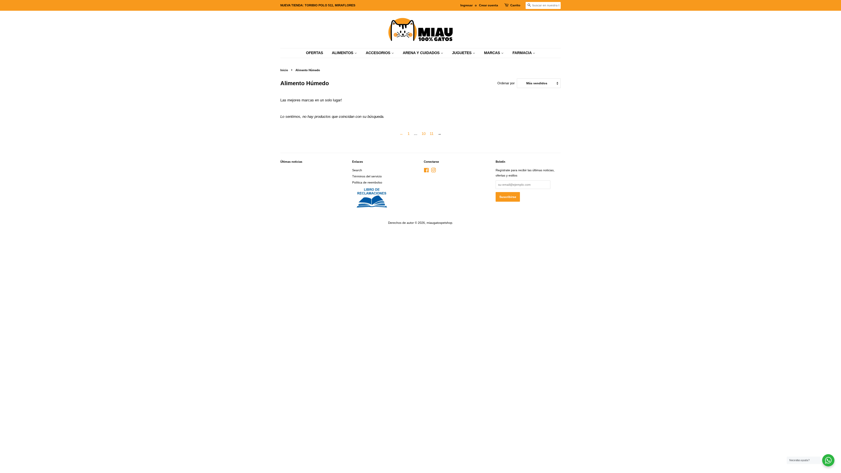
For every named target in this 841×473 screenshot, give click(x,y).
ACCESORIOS (378, 53)
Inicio (284, 70)
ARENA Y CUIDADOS (422, 53)
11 (431, 134)
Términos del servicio (367, 176)
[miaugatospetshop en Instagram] (433, 171)
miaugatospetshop (439, 222)
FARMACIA (522, 53)
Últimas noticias (291, 161)
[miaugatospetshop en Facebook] (426, 171)
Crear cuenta (488, 5)
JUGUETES (462, 53)
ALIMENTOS (343, 53)
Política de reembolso (367, 182)
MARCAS (492, 53)
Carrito (515, 5)
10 (424, 134)
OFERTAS (314, 53)
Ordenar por (506, 83)
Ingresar (466, 5)
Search (357, 170)
